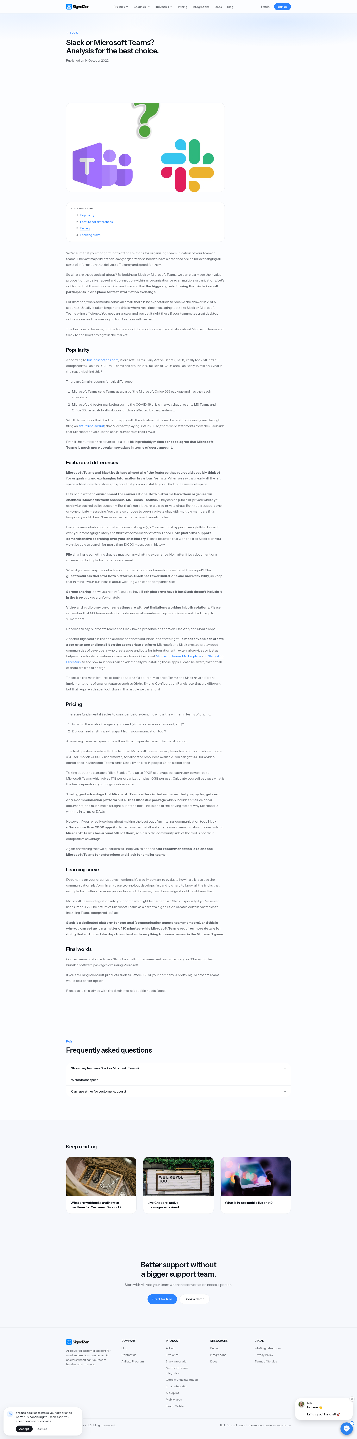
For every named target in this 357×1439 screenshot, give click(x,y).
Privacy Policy (264, 1354)
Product (119, 6)
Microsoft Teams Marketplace (178, 656)
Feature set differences (96, 222)
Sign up (282, 6)
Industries (162, 6)
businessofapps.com (102, 360)
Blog (230, 7)
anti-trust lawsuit (91, 426)
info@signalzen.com (268, 1348)
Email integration (177, 1386)
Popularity (87, 215)
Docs (218, 7)
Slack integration (177, 1361)
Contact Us (128, 1354)
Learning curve (90, 235)
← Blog (72, 32)
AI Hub (170, 1348)
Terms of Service (266, 1361)
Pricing (182, 7)
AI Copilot (172, 1393)
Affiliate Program (132, 1361)
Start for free (162, 1299)
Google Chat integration (182, 1379)
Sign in (265, 6)
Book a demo (195, 1299)
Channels (140, 6)
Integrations (201, 7)
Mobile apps (174, 1399)
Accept (24, 1429)
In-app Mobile (175, 1406)
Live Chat (172, 1354)
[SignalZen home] (77, 7)
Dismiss (42, 1429)
